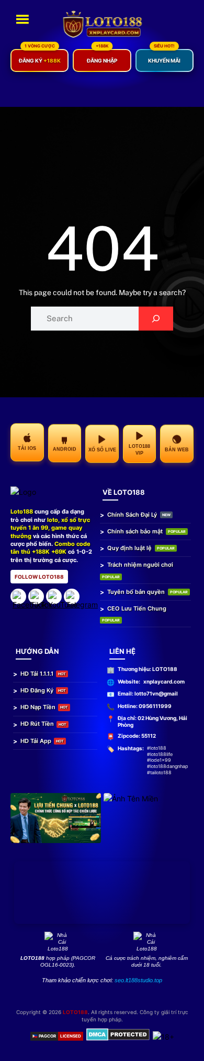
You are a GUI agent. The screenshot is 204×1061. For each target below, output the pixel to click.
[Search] (156, 319)
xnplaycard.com (164, 681)
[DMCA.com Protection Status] (118, 1036)
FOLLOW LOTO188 (39, 577)
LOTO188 (75, 1012)
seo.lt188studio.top (138, 980)
